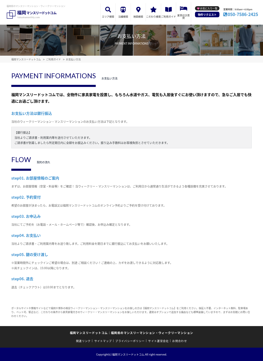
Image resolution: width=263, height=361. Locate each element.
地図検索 (138, 16)
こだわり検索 (153, 16)
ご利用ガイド (168, 16)
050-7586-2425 (243, 14)
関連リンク (83, 340)
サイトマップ (103, 340)
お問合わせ (179, 340)
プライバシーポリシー (130, 340)
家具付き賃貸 (183, 17)
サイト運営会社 (158, 340)
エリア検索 (108, 16)
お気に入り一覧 (208, 8)
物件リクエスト (207, 14)
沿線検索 (123, 16)
